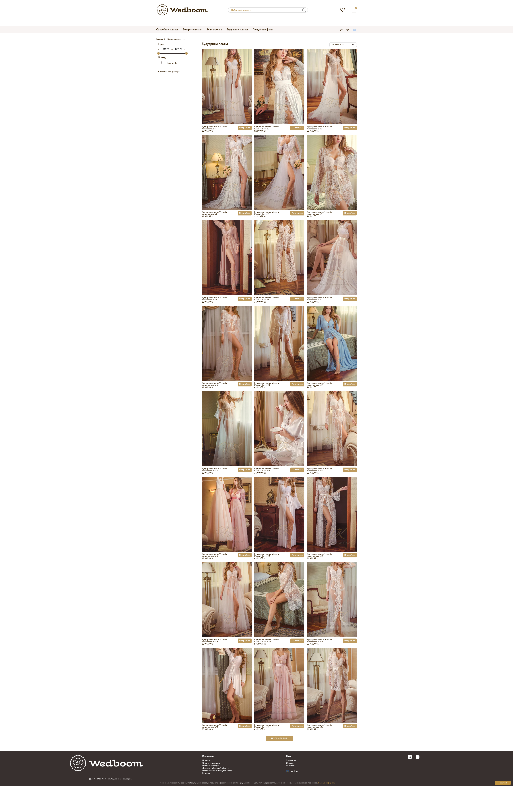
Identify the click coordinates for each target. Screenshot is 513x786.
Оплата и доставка (211, 763)
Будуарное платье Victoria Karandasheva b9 (319, 298)
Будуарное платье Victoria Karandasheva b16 (214, 555)
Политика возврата (211, 765)
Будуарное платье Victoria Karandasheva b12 (319, 384)
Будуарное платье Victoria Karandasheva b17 (266, 555)
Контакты (290, 765)
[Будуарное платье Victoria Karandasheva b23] (279, 679)
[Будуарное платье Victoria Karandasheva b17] (279, 508)
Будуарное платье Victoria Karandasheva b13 (214, 469)
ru (297, 771)
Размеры (206, 773)
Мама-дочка (214, 30)
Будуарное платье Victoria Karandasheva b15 (319, 469)
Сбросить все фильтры (169, 71)
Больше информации (327, 783)
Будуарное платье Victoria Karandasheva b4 (214, 213)
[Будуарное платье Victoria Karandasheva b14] (279, 422)
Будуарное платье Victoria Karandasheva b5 (266, 213)
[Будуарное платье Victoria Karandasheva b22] (227, 679)
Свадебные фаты (263, 30)
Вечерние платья (192, 30)
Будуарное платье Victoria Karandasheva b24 (319, 726)
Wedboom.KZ (107, 779)
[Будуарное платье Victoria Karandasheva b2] (279, 80)
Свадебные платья (167, 30)
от (159, 49)
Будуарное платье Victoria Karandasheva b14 (266, 469)
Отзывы (290, 763)
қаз (341, 30)
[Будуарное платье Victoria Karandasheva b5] (279, 166)
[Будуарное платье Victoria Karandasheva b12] (332, 337)
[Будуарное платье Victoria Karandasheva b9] (332, 251)
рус (347, 30)
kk (292, 771)
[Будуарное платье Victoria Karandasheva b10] (227, 337)
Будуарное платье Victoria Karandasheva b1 (214, 127)
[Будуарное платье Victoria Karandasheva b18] (332, 508)
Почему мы (291, 760)
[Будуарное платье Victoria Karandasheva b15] (332, 422)
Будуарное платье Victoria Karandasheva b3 (319, 127)
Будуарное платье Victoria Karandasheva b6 (319, 213)
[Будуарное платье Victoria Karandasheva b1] (227, 80)
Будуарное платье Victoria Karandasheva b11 (266, 384)
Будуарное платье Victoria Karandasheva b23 (266, 726)
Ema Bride (172, 63)
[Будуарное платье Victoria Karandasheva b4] (227, 166)
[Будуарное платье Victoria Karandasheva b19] (227, 593)
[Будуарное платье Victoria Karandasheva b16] (227, 508)
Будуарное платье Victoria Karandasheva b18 (319, 555)
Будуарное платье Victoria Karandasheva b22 (214, 726)
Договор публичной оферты (215, 768)
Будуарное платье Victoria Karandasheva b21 (319, 640)
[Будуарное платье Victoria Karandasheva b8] (279, 251)
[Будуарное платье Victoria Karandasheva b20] (279, 593)
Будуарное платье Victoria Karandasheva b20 (266, 640)
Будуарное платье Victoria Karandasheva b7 (214, 298)
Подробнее (244, 127)
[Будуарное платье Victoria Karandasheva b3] (332, 80)
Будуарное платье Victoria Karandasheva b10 (214, 384)
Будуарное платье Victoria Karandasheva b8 (266, 298)
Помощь (206, 760)
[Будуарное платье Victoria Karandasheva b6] (332, 166)
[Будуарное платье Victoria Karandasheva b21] (332, 593)
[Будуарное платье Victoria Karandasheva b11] (279, 337)
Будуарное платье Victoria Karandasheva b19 (214, 640)
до (172, 49)
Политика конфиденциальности (217, 770)
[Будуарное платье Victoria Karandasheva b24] (332, 679)
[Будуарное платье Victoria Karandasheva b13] (227, 422)
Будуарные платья (237, 30)
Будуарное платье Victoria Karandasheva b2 (266, 127)
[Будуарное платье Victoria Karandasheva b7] (227, 251)
